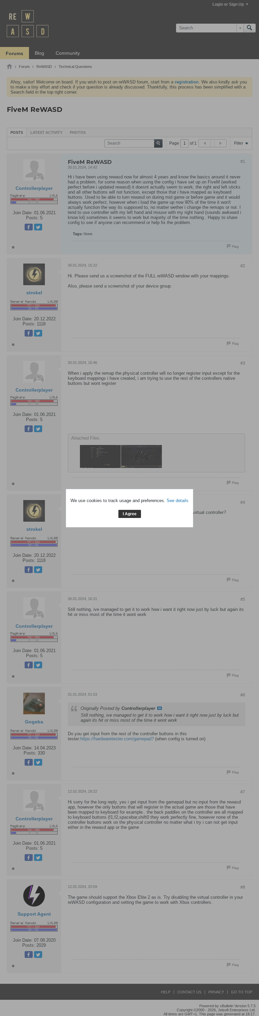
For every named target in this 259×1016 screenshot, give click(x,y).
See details (178, 500)
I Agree (130, 514)
